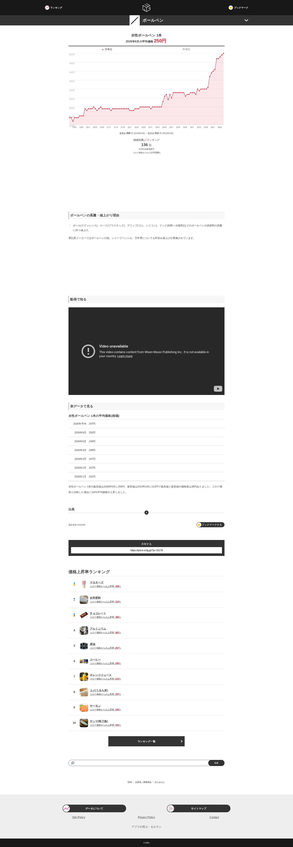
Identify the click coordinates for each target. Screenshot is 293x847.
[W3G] (146, 7)
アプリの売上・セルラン (146, 826)
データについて (94, 808)
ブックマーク (241, 7)
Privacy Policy (146, 817)
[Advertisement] (146, 180)
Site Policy (78, 817)
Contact (214, 817)
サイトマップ (198, 808)
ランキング (56, 7)
